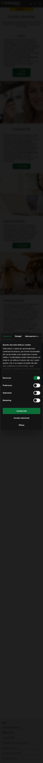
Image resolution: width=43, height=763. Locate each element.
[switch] (36, 385)
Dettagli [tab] (18, 336)
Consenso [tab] (7, 336)
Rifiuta (21, 425)
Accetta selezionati (21, 418)
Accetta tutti (21, 411)
